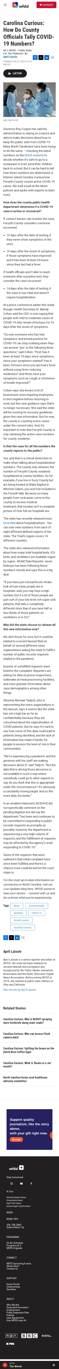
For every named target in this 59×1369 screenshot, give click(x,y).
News (17, 905)
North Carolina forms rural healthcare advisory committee (25, 1079)
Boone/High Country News (18, 1206)
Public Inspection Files (18, 1312)
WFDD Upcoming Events (19, 1263)
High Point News (14, 1203)
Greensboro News (15, 1200)
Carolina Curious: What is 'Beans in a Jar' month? (27, 1064)
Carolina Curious (22, 927)
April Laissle (10, 56)
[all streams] (54, 1365)
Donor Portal (13, 1284)
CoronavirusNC (37, 905)
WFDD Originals (14, 1248)
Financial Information (17, 1307)
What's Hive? (13, 1266)
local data (9, 523)
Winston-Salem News (16, 1197)
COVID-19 (37, 913)
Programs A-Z (14, 1245)
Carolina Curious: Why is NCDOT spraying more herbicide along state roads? (27, 1020)
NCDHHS (18, 913)
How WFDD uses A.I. (17, 1320)
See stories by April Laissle (19, 989)
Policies (10, 1315)
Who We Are (13, 1305)
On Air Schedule (15, 1243)
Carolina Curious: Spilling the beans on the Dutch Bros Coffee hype (28, 1050)
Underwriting (13, 1287)
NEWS (10, 1212)
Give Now (11, 1289)
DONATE (48, 4)
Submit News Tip (15, 1227)
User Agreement (15, 1318)
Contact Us (12, 1269)
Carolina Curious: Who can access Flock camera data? (26, 1035)
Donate (16, 1139)
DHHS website (34, 155)
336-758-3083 (14, 1225)
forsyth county (21, 920)
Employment (13, 1310)
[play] (5, 1365)
